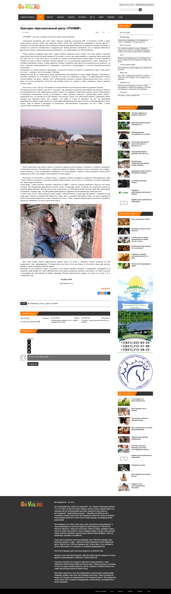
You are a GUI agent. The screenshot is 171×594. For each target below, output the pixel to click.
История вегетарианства (29, 321)
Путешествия (73, 25)
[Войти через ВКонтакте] (29, 345)
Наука (77, 318)
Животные (123, 73)
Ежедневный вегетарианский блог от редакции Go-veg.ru (47, 25)
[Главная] (29, 7)
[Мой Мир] (105, 293)
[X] (108, 293)
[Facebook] (133, 504)
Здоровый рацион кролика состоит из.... (140, 152)
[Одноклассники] (102, 293)
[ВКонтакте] (99, 293)
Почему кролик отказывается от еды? (140, 133)
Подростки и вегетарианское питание (138, 486)
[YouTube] (137, 504)
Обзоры (46, 318)
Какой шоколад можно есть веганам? (141, 247)
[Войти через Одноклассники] (29, 352)
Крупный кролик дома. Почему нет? (140, 123)
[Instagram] (142, 504)
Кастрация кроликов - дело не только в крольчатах (140, 144)
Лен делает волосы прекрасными (139, 419)
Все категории (125, 32)
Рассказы (123, 92)
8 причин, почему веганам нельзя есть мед (139, 256)
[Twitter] (128, 504)
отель (42, 303)
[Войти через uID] (29, 341)
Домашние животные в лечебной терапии (141, 172)
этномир (54, 303)
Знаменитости (125, 82)
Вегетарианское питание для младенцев (141, 428)
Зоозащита (105, 318)
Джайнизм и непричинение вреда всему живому (140, 163)
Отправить (32, 364)
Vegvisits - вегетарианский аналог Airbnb (141, 192)
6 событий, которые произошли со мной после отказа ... (139, 239)
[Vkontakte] (123, 504)
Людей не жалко (138, 465)
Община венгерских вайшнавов (139, 438)
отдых (47, 303)
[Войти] (144, 10)
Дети (122, 55)
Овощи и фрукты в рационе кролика (139, 114)
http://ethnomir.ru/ (66, 283)
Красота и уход (125, 45)
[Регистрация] (150, 10)
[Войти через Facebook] (29, 348)
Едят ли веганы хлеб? (140, 219)
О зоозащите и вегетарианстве (138, 400)
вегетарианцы (33, 303)
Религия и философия (127, 65)
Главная (23, 25)
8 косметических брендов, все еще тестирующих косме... (140, 447)
